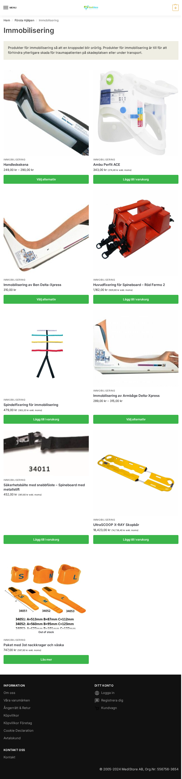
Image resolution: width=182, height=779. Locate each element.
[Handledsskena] (46, 113)
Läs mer (46, 659)
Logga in (108, 693)
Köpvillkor (11, 715)
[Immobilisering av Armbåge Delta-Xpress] (135, 348)
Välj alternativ (46, 179)
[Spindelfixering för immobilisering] (46, 353)
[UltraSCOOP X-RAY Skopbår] (135, 473)
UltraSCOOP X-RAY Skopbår (116, 525)
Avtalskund (12, 738)
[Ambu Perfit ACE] (135, 113)
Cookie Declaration (19, 731)
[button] (175, 8)
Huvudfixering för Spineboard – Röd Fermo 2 (129, 285)
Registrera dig (112, 700)
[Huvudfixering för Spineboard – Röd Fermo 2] (135, 233)
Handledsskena (16, 164)
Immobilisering (15, 159)
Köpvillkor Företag (18, 723)
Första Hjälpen (24, 20)
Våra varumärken (17, 700)
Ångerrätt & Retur (17, 708)
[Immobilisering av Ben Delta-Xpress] (46, 233)
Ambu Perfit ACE (106, 164)
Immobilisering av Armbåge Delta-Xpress (126, 395)
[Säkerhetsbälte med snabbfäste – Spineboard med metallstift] (46, 453)
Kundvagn (109, 708)
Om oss (9, 693)
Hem (7, 20)
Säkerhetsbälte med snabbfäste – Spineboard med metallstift (44, 487)
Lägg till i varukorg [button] (136, 179)
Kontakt (9, 757)
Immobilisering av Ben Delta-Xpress (32, 285)
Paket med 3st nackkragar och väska (34, 645)
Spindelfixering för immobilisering (31, 405)
